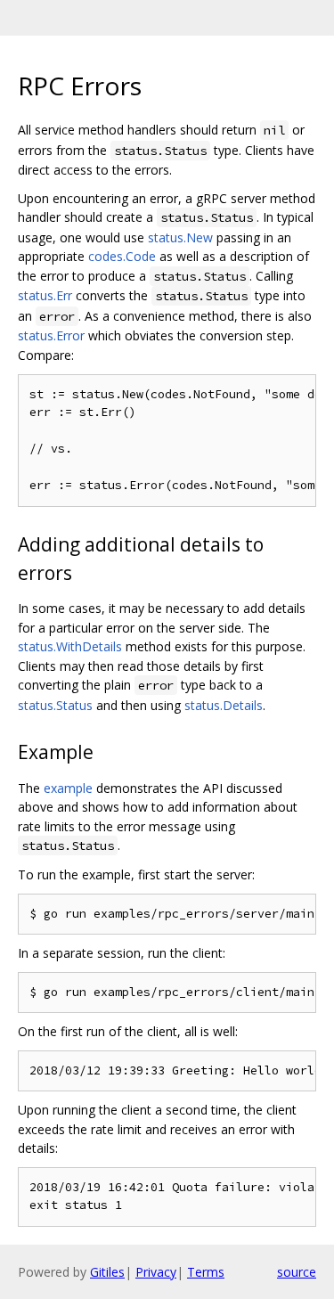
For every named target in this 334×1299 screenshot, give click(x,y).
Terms (205, 1271)
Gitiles (107, 1271)
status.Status (55, 705)
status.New (180, 237)
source (296, 1271)
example (68, 788)
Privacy (155, 1271)
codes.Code (122, 256)
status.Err (45, 295)
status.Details (223, 705)
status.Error (51, 335)
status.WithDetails (70, 646)
